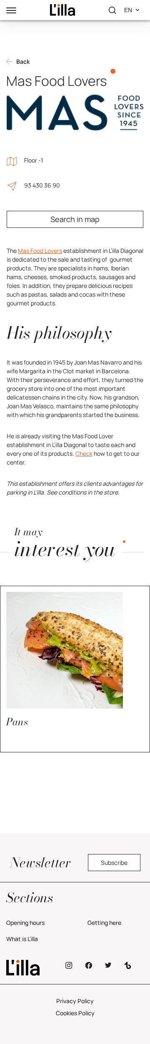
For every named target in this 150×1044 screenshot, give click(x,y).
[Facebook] (88, 965)
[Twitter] (108, 965)
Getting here (104, 923)
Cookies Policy (75, 1013)
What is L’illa (22, 939)
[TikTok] (127, 965)
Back (23, 61)
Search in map (75, 219)
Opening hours (25, 923)
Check (83, 453)
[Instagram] (68, 965)
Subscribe (114, 863)
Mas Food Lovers (40, 251)
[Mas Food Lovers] (62, 10)
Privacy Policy (75, 1001)
